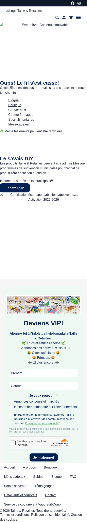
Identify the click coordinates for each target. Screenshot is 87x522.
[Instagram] (79, 3)
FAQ (73, 476)
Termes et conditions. (15, 514)
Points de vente (15, 486)
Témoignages (44, 486)
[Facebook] (72, 3)
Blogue (13, 100)
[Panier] (71, 18)
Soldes (38, 476)
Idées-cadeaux (19, 124)
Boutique (50, 467)
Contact (50, 495)
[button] (78, 17)
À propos (29, 467)
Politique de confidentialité (50, 514)
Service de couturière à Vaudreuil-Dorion (33, 504)
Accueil (9, 467)
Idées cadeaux (14, 476)
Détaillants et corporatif (20, 495)
